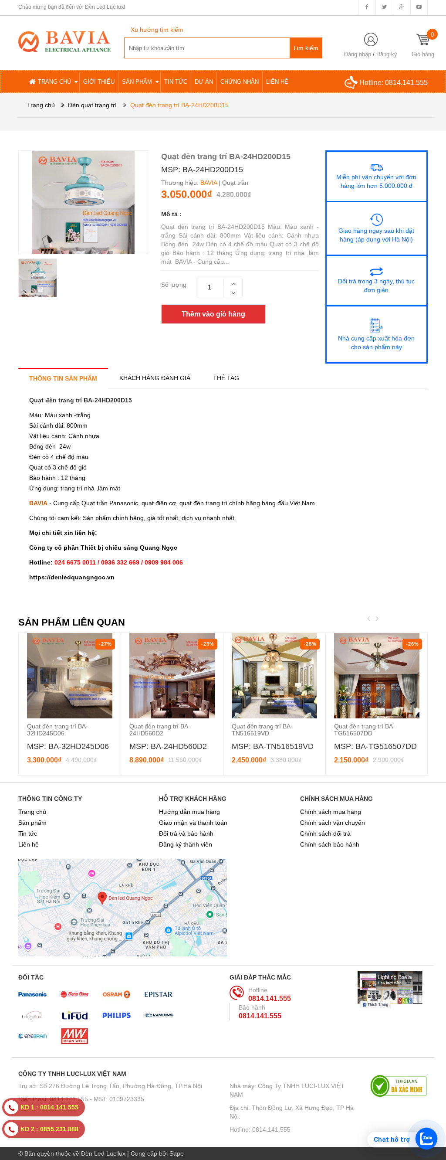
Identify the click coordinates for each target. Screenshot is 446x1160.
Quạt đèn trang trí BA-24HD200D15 (80, 400)
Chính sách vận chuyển (332, 822)
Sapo (176, 1153)
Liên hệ (28, 844)
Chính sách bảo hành (329, 844)
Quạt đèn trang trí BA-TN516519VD (262, 730)
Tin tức (27, 833)
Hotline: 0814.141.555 (260, 1129)
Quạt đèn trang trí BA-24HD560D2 (159, 730)
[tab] (63, 378)
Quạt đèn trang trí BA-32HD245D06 (57, 730)
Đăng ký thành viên (185, 844)
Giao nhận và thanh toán (193, 822)
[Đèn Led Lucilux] (64, 40)
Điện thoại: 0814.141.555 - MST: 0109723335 (81, 1098)
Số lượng (173, 284)
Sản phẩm (32, 822)
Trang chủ (32, 811)
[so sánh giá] (399, 1086)
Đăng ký (386, 54)
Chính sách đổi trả (325, 833)
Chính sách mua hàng (330, 811)
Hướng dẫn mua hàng (189, 811)
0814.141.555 (406, 82)
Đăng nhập (357, 54)
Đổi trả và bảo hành (186, 833)
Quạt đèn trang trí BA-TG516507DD (364, 730)
